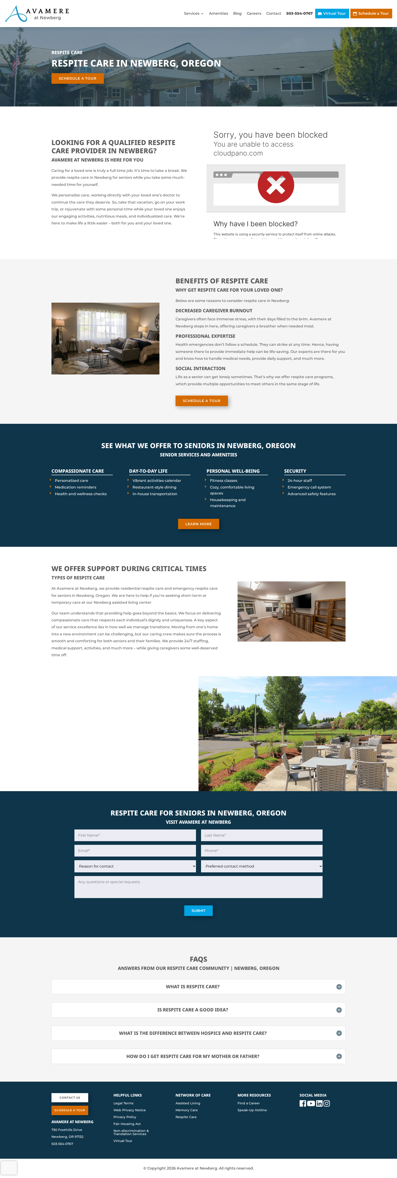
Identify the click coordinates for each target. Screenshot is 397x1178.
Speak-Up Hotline (252, 1110)
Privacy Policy (124, 1117)
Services (191, 13)
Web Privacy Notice (129, 1110)
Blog (237, 13)
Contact (273, 13)
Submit (198, 910)
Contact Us (70, 1097)
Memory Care (187, 1110)
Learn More (198, 524)
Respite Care (186, 1117)
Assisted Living (188, 1103)
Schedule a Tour (373, 13)
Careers (254, 13)
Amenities (218, 13)
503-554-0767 (299, 13)
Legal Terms (123, 1103)
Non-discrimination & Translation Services (131, 1132)
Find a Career (249, 1103)
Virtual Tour (334, 13)
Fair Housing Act (127, 1124)
